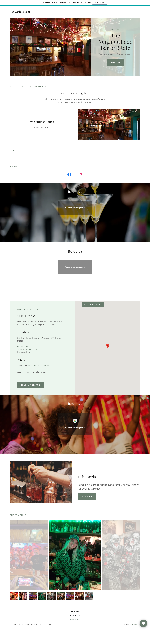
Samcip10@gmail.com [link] (27, 349)
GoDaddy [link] (136, 624)
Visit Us (115, 62)
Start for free (99, 2)
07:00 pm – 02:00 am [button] (37, 365)
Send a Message (30, 385)
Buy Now (87, 497)
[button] (48, 366)
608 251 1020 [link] (23, 346)
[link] (25, 12)
